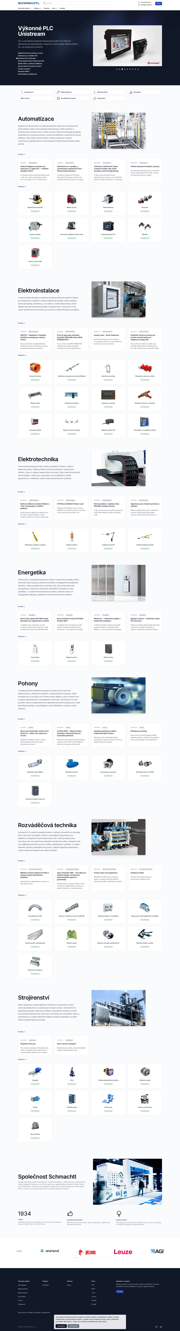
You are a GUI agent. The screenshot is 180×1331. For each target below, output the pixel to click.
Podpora (36, 8)
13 (104, 1257)
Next (165, 1253)
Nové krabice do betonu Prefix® (30, 66)
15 (110, 1257)
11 (98, 1257)
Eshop (69, 1285)
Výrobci (94, 1296)
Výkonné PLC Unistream (27, 58)
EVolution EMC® (24, 71)
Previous (15, 1253)
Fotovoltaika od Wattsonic (27, 74)
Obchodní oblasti (23, 8)
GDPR (93, 1289)
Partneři (94, 1300)
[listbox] (127, 45)
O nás (53, 8)
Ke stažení (45, 1285)
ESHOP (158, 3)
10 (96, 1257)
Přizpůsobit (73, 1326)
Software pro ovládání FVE (28, 56)
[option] (127, 45)
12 (101, 1257)
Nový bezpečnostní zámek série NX (31, 61)
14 (107, 1257)
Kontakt (94, 1304)
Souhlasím (61, 1326)
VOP (93, 1285)
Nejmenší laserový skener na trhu (30, 53)
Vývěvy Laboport (24, 69)
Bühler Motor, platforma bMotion (30, 63)
